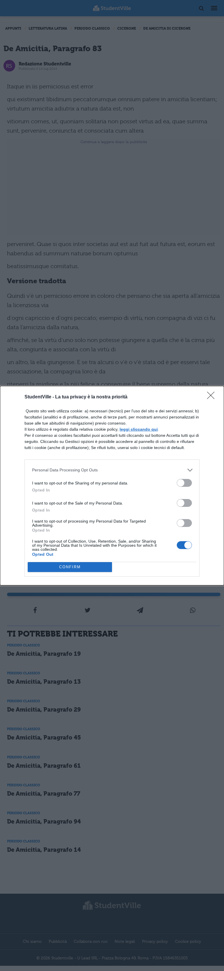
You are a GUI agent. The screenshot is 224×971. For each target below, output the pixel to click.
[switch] (184, 483)
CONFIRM (70, 567)
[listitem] (112, 470)
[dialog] (112, 485)
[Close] (212, 397)
